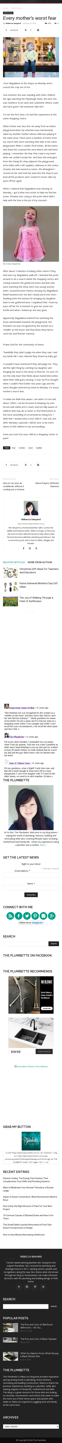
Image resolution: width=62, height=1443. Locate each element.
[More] (38, 30)
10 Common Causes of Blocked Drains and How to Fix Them (28, 1217)
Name (31, 883)
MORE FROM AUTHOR (40, 562)
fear (14, 448)
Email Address (22, 870)
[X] (37, 548)
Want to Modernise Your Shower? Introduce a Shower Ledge (28, 1189)
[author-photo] (31, 515)
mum (30, 448)
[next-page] (33, 612)
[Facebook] (24, 548)
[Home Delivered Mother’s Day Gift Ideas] (10, 587)
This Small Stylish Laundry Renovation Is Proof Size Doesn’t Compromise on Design (27, 1226)
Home (5, 8)
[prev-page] (28, 612)
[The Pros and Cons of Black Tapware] (10, 1340)
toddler (39, 448)
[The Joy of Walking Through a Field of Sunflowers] (10, 601)
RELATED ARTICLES (14, 562)
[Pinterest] (35, 1287)
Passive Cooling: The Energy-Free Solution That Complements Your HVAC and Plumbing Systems (26, 1180)
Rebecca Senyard (13, 23)
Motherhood (16, 8)
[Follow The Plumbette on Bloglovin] (31, 924)
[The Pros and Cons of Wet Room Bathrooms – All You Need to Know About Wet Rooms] (10, 1327)
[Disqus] (31, 659)
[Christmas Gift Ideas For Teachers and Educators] (10, 572)
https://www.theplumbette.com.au (31, 524)
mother (22, 448)
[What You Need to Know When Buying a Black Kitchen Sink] (10, 1356)
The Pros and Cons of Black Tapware (38, 1339)
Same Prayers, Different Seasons (47, 485)
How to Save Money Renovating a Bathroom (24, 1235)
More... (43, 845)
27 (58, 23)
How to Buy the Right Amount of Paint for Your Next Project (27, 1207)
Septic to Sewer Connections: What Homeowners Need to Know (30, 1198)
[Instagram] (31, 548)
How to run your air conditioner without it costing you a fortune (13, 486)
